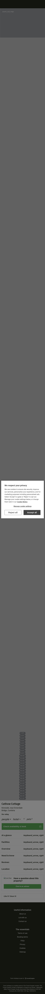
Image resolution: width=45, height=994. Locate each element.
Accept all (32, 512)
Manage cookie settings (23, 506)
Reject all (12, 512)
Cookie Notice (22, 502)
